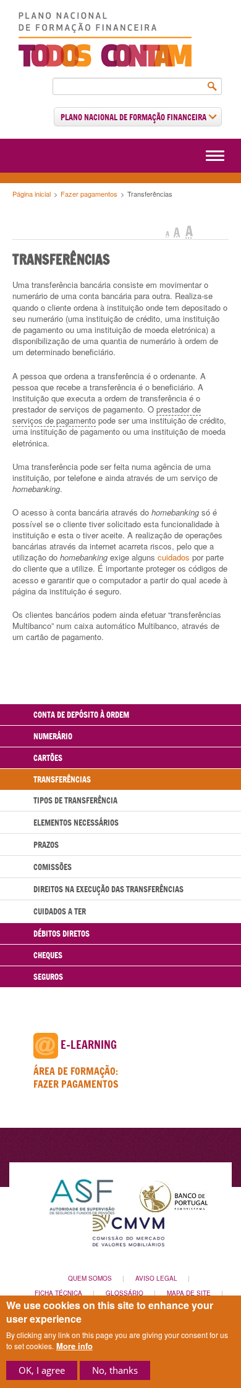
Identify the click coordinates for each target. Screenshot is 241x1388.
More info (74, 1346)
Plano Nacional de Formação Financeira (134, 117)
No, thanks (115, 1370)
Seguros (48, 976)
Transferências (62, 779)
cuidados (174, 557)
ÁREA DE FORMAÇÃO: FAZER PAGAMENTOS (76, 1077)
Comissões (52, 867)
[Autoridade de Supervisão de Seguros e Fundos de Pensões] (82, 1195)
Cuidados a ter (59, 911)
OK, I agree (42, 1370)
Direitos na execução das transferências (108, 889)
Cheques (47, 955)
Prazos (46, 844)
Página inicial (31, 194)
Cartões (47, 757)
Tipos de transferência (75, 800)
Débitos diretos (61, 933)
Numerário (52, 736)
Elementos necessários (76, 822)
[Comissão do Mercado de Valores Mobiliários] (128, 1229)
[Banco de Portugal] (174, 1195)
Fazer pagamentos (89, 194)
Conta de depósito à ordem (81, 714)
